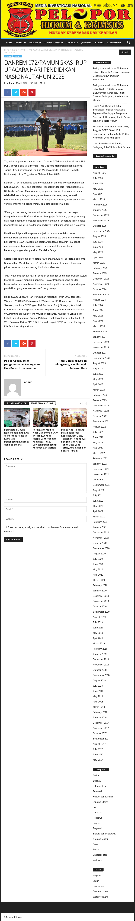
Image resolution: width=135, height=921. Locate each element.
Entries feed (99, 886)
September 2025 (101, 231)
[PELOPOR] (67, 19)
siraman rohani (100, 839)
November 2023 (101, 347)
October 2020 (100, 543)
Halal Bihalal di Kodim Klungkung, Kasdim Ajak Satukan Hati (71, 364)
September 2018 (101, 675)
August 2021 (99, 490)
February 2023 (100, 395)
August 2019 (99, 617)
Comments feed (101, 891)
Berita (19, 42)
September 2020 (101, 548)
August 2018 (99, 680)
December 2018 (101, 659)
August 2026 (99, 173)
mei (95, 807)
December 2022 (101, 405)
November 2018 (101, 664)
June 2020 (98, 564)
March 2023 (99, 389)
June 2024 (98, 310)
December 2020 (101, 532)
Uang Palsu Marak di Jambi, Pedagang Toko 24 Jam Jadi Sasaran (112, 145)
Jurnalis (86, 42)
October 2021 (100, 479)
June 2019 (98, 627)
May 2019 (98, 633)
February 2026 (100, 204)
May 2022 (98, 442)
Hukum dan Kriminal (103, 796)
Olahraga (72, 42)
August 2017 (99, 744)
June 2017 (98, 754)
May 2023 (98, 379)
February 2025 (100, 268)
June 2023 (98, 374)
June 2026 (98, 183)
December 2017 (101, 723)
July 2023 (98, 368)
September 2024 (101, 294)
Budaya (97, 780)
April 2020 (98, 574)
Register (97, 875)
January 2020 (100, 590)
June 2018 (98, 691)
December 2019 (101, 596)
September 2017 (101, 738)
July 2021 (98, 495)
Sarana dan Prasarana (104, 833)
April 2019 (98, 638)
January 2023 (100, 400)
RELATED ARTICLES (16, 403)
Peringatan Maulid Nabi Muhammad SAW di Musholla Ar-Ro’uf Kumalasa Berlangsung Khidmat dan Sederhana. (16, 437)
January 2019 (100, 654)
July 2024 (98, 305)
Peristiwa (97, 817)
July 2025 (98, 241)
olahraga (97, 812)
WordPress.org (100, 896)
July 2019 (98, 622)
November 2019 (101, 601)
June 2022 (98, 437)
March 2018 (99, 707)
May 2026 (98, 189)
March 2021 (99, 516)
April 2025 (98, 257)
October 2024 (100, 289)
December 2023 (101, 342)
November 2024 (101, 284)
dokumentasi (99, 786)
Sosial (96, 849)
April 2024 (98, 321)
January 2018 (100, 717)
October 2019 (100, 606)
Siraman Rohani (53, 42)
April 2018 (98, 701)
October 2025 (100, 226)
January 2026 (100, 210)
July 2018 (98, 685)
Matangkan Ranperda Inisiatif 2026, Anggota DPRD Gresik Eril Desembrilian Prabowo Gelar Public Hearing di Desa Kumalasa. (111, 132)
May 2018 (98, 696)
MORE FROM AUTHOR (42, 403)
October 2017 (100, 733)
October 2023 (100, 352)
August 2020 (99, 553)
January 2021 (100, 527)
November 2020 (101, 537)
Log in (96, 881)
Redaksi (33, 42)
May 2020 (98, 569)
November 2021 (101, 474)
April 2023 (98, 384)
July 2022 (98, 432)
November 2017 (101, 728)
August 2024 (99, 300)
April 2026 (98, 194)
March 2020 (99, 580)
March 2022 (99, 453)
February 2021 (100, 522)
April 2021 (98, 511)
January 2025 (100, 273)
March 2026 (99, 199)
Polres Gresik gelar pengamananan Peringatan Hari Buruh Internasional (22, 364)
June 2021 (98, 500)
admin (10, 83)
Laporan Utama (100, 802)
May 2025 (98, 252)
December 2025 (101, 215)
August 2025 (99, 236)
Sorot (18, 56)
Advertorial (114, 42)
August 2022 (99, 426)
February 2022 (100, 458)
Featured (97, 791)
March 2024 (99, 326)
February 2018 (100, 712)
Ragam (96, 823)
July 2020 (98, 559)
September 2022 (101, 421)
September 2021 (101, 485)
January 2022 (100, 463)
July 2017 (98, 749)
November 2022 (101, 411)
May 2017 (98, 760)
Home (9, 42)
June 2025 (98, 247)
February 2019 (100, 648)
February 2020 (100, 585)
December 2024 (101, 278)
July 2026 (98, 178)
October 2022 (100, 416)
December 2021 (101, 469)
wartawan (97, 860)
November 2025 (101, 220)
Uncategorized (100, 855)
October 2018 (100, 670)
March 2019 (99, 643)
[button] (129, 43)
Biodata (99, 42)
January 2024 (100, 337)
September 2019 (101, 611)
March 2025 (99, 263)
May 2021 (98, 506)
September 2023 (101, 358)
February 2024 (100, 331)
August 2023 (99, 363)
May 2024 (98, 315)
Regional (97, 828)
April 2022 (98, 448)
